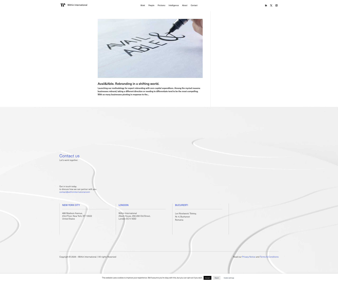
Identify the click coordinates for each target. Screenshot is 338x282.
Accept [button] (207, 278)
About (184, 5)
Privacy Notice (248, 256)
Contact (194, 5)
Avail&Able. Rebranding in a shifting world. (128, 83)
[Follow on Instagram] (276, 5)
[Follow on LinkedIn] (266, 5)
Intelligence (174, 5)
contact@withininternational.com (74, 191)
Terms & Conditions (269, 256)
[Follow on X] (271, 5)
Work (142, 5)
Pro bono (161, 5)
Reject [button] (217, 278)
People (151, 5)
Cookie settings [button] (229, 278)
